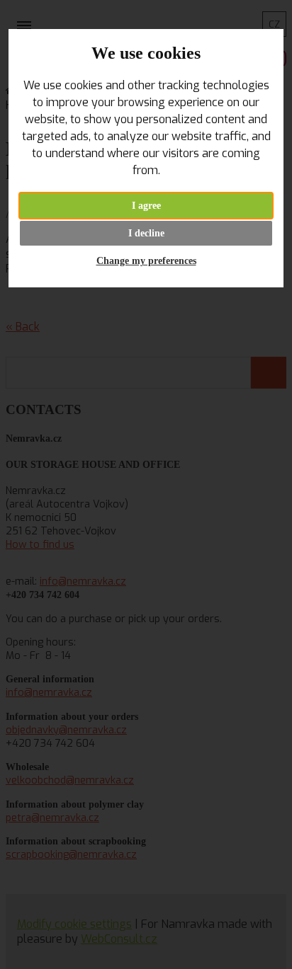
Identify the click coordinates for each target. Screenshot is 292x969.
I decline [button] (146, 233)
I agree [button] (146, 205)
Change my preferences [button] (146, 261)
